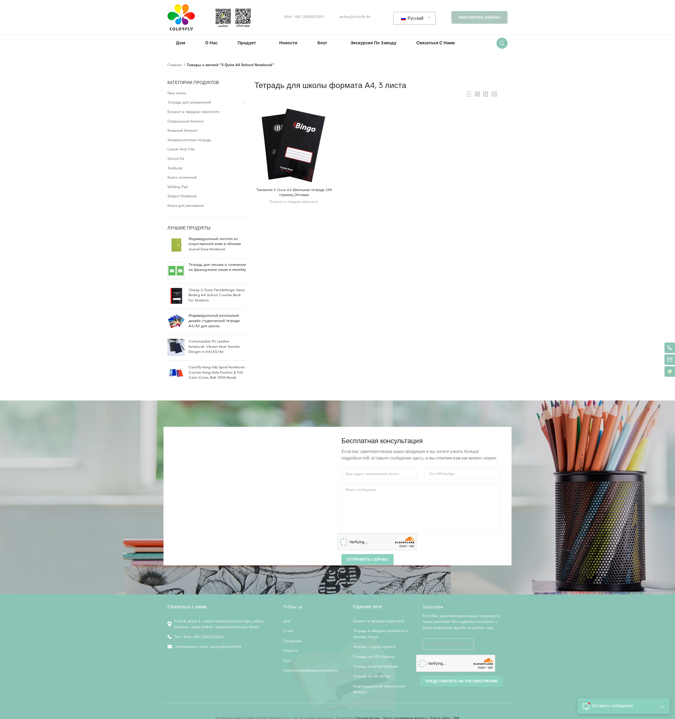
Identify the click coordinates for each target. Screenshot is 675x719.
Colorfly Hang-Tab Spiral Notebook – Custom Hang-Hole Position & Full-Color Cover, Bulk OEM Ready (218, 372)
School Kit (175, 158)
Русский (415, 18)
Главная (175, 65)
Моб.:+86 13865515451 (305, 16)
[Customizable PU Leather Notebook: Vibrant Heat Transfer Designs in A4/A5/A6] (176, 347)
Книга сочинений (182, 177)
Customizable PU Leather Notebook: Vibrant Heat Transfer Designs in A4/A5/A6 (214, 346)
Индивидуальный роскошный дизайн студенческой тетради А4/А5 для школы (214, 320)
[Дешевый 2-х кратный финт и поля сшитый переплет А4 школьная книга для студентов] (176, 296)
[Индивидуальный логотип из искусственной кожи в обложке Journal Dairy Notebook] (176, 245)
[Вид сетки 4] (494, 94)
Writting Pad (177, 187)
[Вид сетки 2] (477, 94)
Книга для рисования (185, 205)
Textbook (174, 168)
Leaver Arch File (181, 149)
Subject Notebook (182, 196)
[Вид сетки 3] (485, 94)
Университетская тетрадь (189, 140)
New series (176, 93)
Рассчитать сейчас (479, 17)
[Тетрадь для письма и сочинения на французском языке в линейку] (176, 270)
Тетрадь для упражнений (189, 102)
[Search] (502, 43)
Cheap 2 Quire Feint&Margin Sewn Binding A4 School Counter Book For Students (217, 295)
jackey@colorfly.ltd (354, 16)
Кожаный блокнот (182, 130)
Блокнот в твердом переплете (193, 112)
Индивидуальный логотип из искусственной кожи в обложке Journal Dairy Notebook (215, 244)
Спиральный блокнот (185, 121)
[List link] (221, 637)
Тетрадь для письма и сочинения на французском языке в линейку (217, 267)
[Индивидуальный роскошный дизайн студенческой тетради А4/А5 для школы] (176, 322)
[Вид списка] (468, 94)
